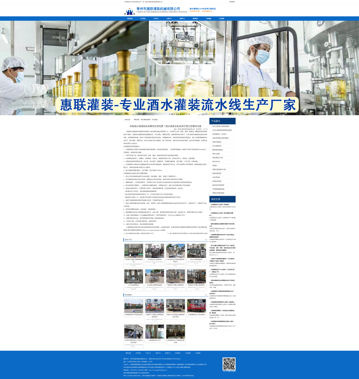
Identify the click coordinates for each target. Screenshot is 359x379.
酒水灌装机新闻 (145, 119)
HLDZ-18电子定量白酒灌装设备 (181, 367)
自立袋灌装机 (216, 146)
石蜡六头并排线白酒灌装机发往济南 (176, 316)
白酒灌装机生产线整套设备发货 (176, 341)
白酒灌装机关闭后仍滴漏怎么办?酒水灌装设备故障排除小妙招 (190, 233)
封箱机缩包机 (216, 181)
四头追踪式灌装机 (146, 364)
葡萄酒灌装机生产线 (144, 367)
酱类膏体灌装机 (217, 150)
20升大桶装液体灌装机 (169, 364)
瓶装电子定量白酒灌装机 (196, 285)
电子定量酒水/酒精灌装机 (220, 126)
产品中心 (156, 18)
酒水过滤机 (216, 154)
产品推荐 (221, 18)
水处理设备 (216, 177)
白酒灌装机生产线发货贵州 (134, 314)
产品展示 (215, 121)
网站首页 (130, 18)
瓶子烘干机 (216, 161)
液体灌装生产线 (217, 157)
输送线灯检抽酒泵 (218, 185)
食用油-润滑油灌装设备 (157, 367)
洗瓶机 (214, 165)
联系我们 (195, 18)
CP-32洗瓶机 (168, 367)
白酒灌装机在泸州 (155, 340)
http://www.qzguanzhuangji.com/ (158, 370)
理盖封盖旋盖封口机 (219, 169)
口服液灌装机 (180, 364)
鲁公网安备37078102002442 (172, 359)
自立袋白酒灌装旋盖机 (154, 285)
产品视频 (208, 18)
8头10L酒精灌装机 (196, 259)
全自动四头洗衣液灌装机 (130, 367)
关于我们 (143, 18)
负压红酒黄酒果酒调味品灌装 (222, 130)
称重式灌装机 (216, 142)
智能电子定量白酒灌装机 (175, 285)
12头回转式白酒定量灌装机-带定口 (175, 260)
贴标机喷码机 (216, 173)
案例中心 (182, 18)
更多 (206, 239)
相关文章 (215, 199)
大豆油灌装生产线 (201, 364)
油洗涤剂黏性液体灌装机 (220, 138)
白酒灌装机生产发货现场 (196, 314)
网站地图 (232, 1)
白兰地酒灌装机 (133, 285)
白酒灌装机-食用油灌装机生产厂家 (134, 2)
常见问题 (154, 119)
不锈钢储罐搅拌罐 (218, 189)
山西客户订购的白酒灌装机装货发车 (155, 316)
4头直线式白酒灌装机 (155, 259)
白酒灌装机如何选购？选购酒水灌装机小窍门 (141, 233)
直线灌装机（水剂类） (219, 134)
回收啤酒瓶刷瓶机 (135, 364)
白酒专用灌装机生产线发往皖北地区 (134, 341)
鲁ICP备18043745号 (158, 359)
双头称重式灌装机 (157, 364)
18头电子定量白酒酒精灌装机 (134, 260)
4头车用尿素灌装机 (190, 364)
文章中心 (169, 18)
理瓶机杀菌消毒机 (218, 193)
